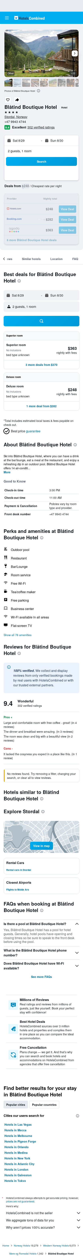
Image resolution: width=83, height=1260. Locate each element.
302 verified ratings (41, 127)
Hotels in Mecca (15, 1130)
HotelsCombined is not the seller (29, 1213)
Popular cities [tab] (15, 1105)
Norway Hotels (22, 1245)
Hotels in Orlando (16, 1147)
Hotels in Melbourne (18, 1136)
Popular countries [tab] (44, 1105)
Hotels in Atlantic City (19, 1164)
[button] (6, 17)
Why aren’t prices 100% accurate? (30, 1227)
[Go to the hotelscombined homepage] (29, 18)
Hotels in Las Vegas (18, 1124)
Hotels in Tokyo (15, 1181)
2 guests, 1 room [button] (19, 151)
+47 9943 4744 (15, 121)
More (7, 472)
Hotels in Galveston (18, 1175)
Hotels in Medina (16, 1153)
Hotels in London (16, 1169)
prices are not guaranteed (20, 1201)
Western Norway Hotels (56, 1245)
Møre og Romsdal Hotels (22, 1253)
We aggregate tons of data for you (30, 1220)
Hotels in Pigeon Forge (20, 1141)
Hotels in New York (17, 1158)
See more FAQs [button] (41, 977)
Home (5, 1245)
